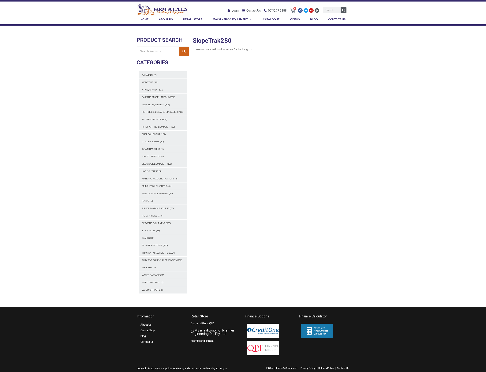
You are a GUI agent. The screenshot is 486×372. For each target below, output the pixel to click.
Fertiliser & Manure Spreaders (160, 112)
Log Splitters (150, 171)
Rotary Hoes (149, 216)
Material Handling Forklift (158, 179)
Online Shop (147, 330)
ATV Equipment (150, 90)
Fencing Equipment (153, 104)
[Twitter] (306, 10)
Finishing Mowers (152, 119)
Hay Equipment (150, 156)
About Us (145, 324)
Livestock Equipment (154, 164)
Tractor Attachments (155, 253)
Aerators (147, 82)
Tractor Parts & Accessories (159, 260)
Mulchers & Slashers (154, 186)
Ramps (145, 201)
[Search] (343, 10)
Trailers (147, 268)
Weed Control (150, 282)
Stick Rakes (148, 230)
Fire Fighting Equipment (156, 127)
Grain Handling (151, 149)
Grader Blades (150, 141)
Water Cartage (151, 275)
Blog (143, 336)
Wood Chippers (151, 290)
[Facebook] (300, 10)
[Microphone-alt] (317, 10)
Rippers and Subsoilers (155, 208)
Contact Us (147, 341)
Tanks (145, 238)
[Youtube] (311, 10)
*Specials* (147, 75)
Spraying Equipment (153, 223)
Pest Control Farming (155, 193)
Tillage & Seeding (152, 245)
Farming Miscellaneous (156, 97)
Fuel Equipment (151, 134)
